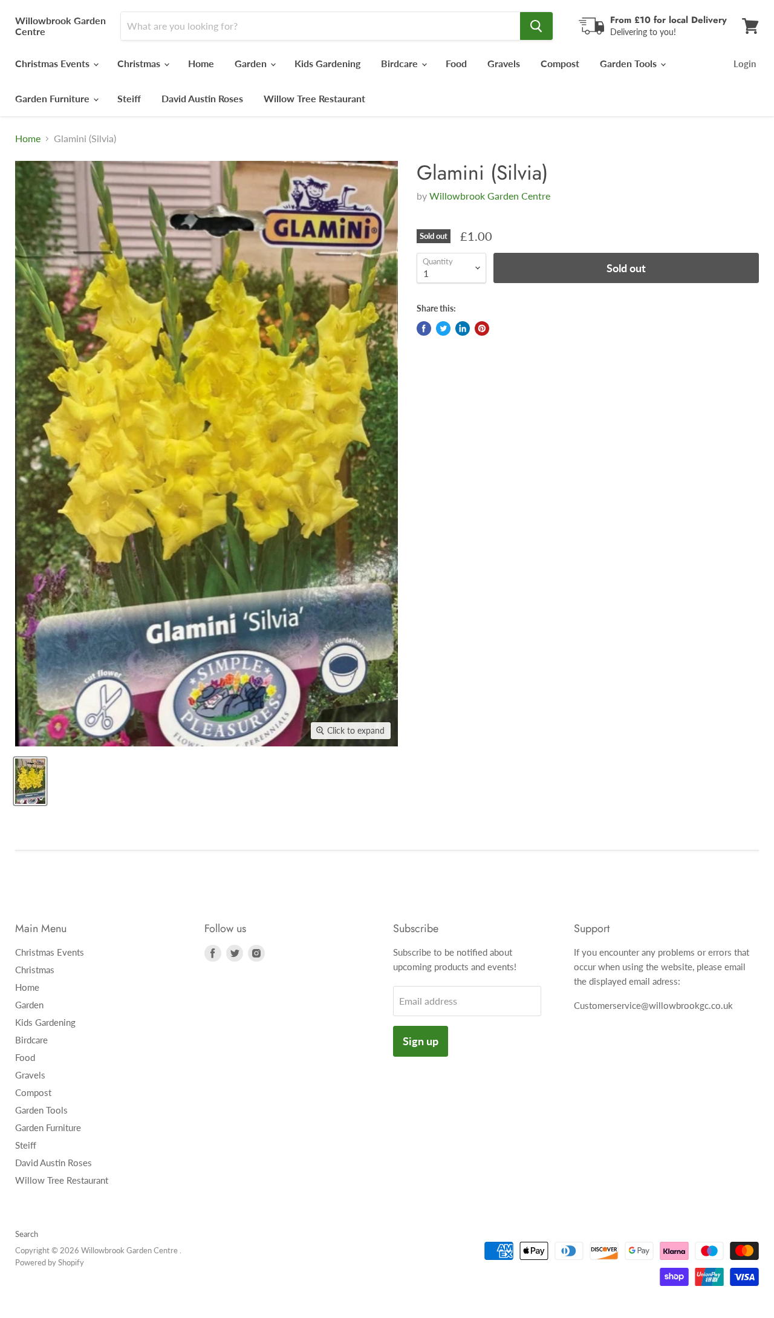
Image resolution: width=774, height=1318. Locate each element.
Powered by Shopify (49, 1262)
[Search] (536, 26)
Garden (252, 63)
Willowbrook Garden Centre (489, 195)
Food (456, 63)
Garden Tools (629, 63)
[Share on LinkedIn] (462, 328)
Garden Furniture (53, 98)
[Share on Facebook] (424, 328)
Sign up (420, 1041)
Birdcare (400, 63)
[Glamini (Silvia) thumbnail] (30, 781)
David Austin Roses (202, 98)
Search (26, 1234)
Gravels (503, 63)
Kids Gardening (327, 63)
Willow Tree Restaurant (314, 98)
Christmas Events (53, 63)
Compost (560, 63)
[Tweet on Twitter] (443, 328)
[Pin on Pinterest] (482, 328)
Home (201, 63)
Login (744, 63)
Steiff (129, 98)
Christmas (140, 63)
